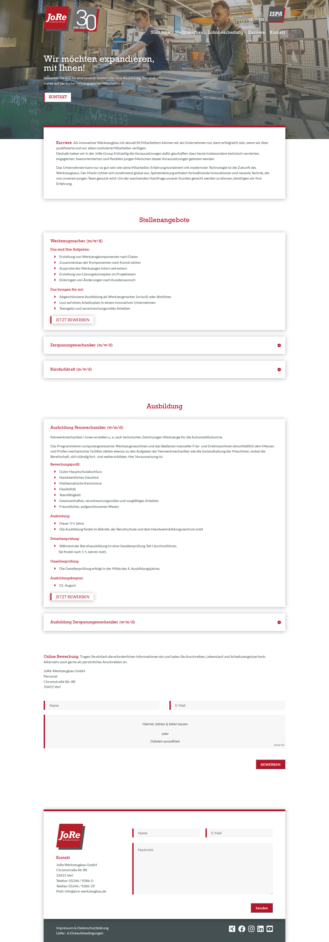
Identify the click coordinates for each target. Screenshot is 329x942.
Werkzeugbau (189, 33)
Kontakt (277, 33)
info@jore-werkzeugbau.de (85, 891)
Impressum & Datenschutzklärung (82, 928)
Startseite (160, 33)
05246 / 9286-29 (81, 886)
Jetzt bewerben (73, 319)
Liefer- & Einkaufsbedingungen (79, 933)
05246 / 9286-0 (81, 880)
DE (251, 20)
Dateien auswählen (165, 741)
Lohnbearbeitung (225, 33)
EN (261, 20)
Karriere (256, 33)
